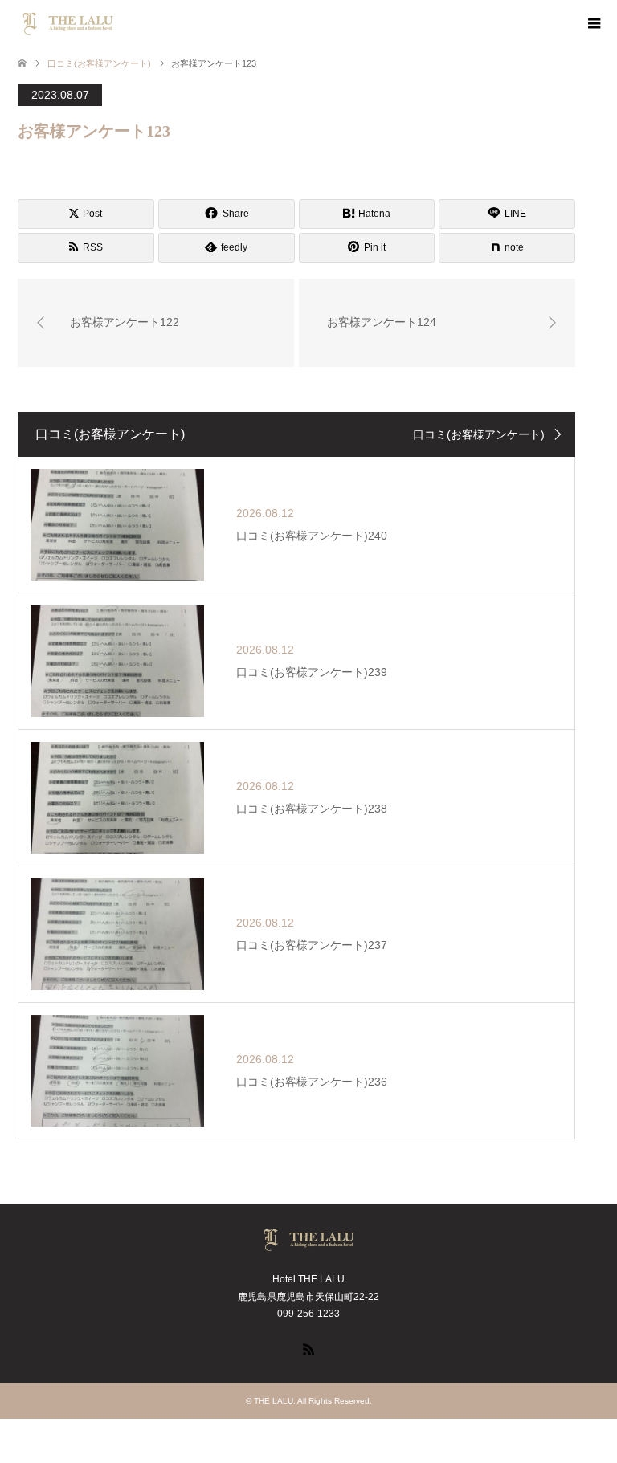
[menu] (593, 24)
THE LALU (273, 1400)
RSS (308, 1348)
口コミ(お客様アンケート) (479, 434)
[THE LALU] (118, 23)
